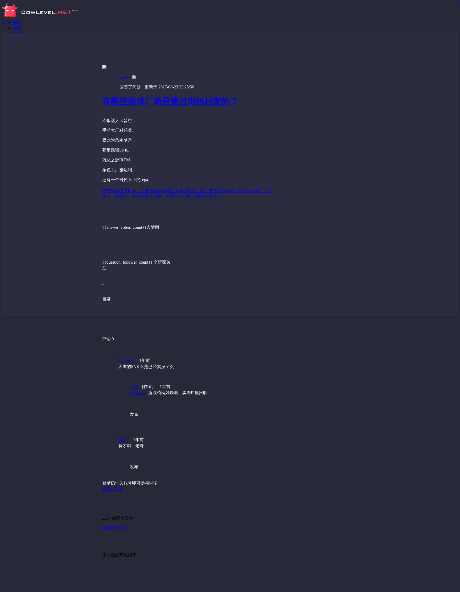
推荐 (17, 28)
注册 (6, 23)
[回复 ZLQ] (206, 456)
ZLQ (123, 439)
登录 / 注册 (112, 488)
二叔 (124, 77)
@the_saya (138, 393)
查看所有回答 (115, 528)
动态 (17, 22)
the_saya (126, 360)
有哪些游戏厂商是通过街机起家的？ (170, 101)
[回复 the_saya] (206, 404)
